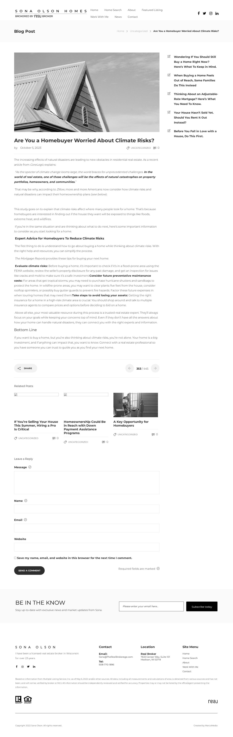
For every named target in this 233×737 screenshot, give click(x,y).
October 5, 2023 (30, 147)
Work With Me (99, 16)
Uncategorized (139, 31)
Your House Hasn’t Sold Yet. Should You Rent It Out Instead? (194, 117)
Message (21, 467)
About (132, 10)
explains (50, 164)
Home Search (113, 10)
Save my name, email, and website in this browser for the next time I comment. (74, 558)
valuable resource (60, 312)
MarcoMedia (211, 725)
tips (69, 258)
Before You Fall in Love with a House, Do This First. (195, 134)
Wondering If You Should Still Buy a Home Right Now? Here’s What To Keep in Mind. (195, 61)
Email (18, 520)
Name (19, 500)
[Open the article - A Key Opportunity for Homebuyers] (124, 405)
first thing (27, 246)
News (118, 16)
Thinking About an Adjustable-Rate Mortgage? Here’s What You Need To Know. (196, 99)
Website (20, 539)
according (46, 189)
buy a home (41, 337)
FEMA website (24, 270)
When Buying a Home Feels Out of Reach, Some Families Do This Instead (194, 80)
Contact (133, 16)
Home (94, 10)
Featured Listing (152, 10)
